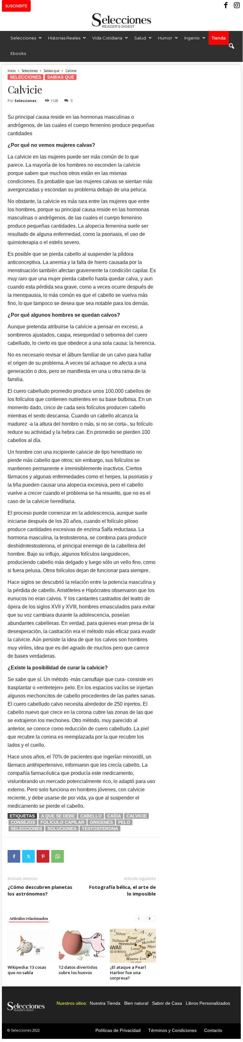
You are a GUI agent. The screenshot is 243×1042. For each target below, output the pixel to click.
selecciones (26, 828)
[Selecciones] (121, 20)
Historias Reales (64, 37)
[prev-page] (140, 918)
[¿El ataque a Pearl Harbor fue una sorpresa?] (133, 946)
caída (114, 815)
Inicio (11, 71)
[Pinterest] (43, 856)
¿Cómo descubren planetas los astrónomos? (40, 890)
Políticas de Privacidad (118, 1030)
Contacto (213, 1030)
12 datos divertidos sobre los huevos (78, 969)
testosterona (100, 828)
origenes (101, 822)
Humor (165, 37)
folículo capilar (62, 822)
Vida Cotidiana (107, 37)
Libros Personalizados (208, 1003)
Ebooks (18, 53)
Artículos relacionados (28, 918)
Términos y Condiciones (172, 1030)
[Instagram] (236, 6)
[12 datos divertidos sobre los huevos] (82, 946)
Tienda (219, 37)
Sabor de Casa (167, 1003)
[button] (231, 46)
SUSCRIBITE (16, 5)
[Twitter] (28, 856)
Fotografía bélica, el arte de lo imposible (122, 890)
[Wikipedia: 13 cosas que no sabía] (30, 946)
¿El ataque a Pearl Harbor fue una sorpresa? (128, 972)
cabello (91, 815)
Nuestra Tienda (105, 1003)
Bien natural (136, 1003)
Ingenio (192, 37)
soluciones (61, 828)
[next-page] (151, 918)
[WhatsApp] (57, 856)
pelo (124, 822)
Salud (140, 37)
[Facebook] (226, 6)
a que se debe (58, 815)
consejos (23, 822)
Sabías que (51, 71)
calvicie (136, 815)
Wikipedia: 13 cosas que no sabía (27, 969)
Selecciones (23, 37)
